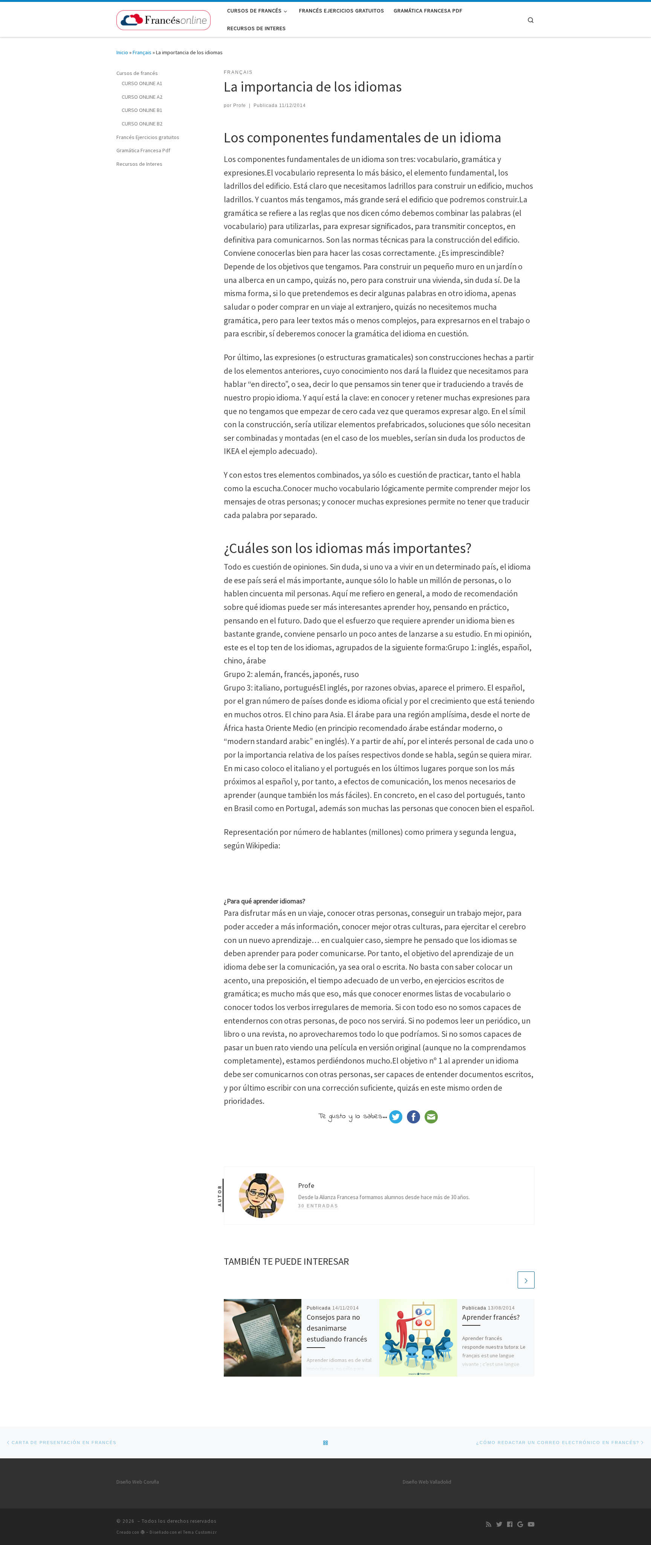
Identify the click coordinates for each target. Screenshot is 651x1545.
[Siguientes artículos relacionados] (526, 1279)
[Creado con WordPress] (143, 1532)
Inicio (122, 52)
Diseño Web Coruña (137, 1482)
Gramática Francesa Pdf (143, 150)
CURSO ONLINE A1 (142, 83)
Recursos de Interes (139, 163)
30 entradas (318, 1206)
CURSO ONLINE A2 (142, 96)
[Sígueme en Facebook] (509, 1524)
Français (142, 52)
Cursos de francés (137, 73)
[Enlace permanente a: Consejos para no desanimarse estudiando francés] (262, 1338)
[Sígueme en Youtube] (531, 1524)
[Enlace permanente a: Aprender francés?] (418, 1338)
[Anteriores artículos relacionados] (508, 1279)
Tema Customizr (200, 1532)
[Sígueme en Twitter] (499, 1524)
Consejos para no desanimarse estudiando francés (337, 1328)
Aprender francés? (491, 1317)
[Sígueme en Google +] (520, 1524)
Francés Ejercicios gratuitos (147, 137)
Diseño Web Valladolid (427, 1482)
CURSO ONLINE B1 (142, 110)
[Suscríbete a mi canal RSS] (488, 1524)
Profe (239, 105)
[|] (163, 18)
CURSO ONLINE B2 (142, 123)
